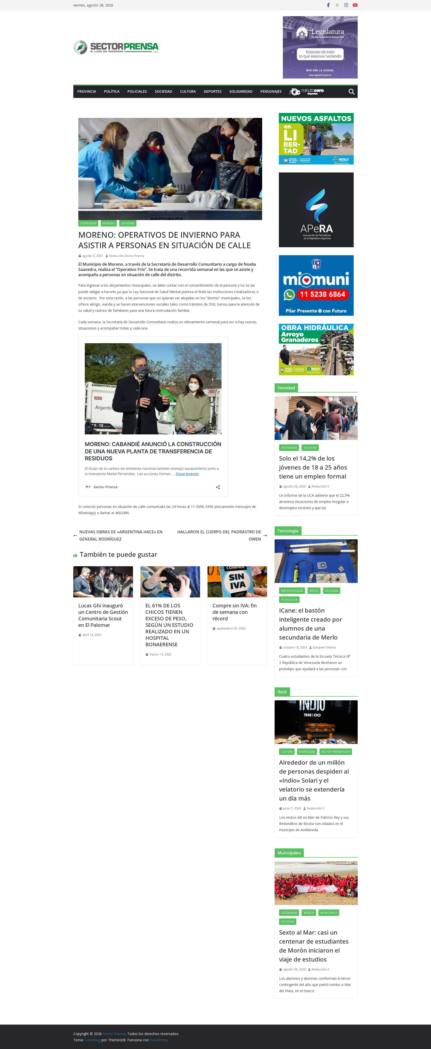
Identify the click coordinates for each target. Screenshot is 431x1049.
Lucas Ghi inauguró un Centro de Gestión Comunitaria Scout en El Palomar (103, 615)
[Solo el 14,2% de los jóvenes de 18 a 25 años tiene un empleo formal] (316, 418)
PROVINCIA (86, 91)
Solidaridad (240, 91)
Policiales (137, 91)
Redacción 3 (320, 486)
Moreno (109, 223)
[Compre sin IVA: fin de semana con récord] (237, 569)
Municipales (329, 912)
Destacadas (88, 223)
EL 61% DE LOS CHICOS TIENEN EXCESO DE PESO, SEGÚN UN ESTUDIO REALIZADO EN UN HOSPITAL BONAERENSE (169, 625)
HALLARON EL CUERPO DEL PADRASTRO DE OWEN (219, 535)
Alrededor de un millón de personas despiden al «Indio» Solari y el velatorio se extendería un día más (314, 780)
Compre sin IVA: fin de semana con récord (235, 612)
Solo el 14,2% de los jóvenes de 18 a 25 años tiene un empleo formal (313, 467)
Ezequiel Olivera (324, 647)
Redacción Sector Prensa (126, 256)
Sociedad (163, 91)
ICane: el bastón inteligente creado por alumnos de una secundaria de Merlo (310, 623)
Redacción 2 (315, 808)
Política (111, 91)
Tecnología (289, 599)
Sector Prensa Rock (336, 751)
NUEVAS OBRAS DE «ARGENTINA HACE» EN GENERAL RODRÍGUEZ (121, 535)
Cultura (188, 91)
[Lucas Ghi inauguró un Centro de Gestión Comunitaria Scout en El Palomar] (103, 569)
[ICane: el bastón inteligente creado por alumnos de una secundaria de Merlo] (316, 561)
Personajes (271, 91)
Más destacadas (292, 590)
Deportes (212, 91)
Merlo (314, 590)
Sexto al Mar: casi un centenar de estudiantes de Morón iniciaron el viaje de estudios (314, 945)
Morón (309, 912)
